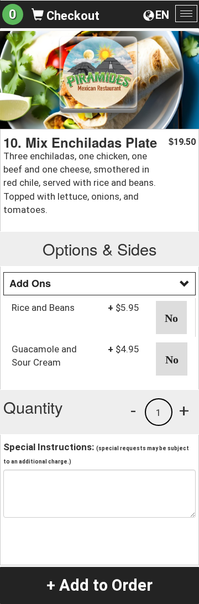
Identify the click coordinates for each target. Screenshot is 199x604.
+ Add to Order (99, 585)
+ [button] (184, 410)
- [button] (133, 410)
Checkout (72, 16)
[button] (171, 317)
